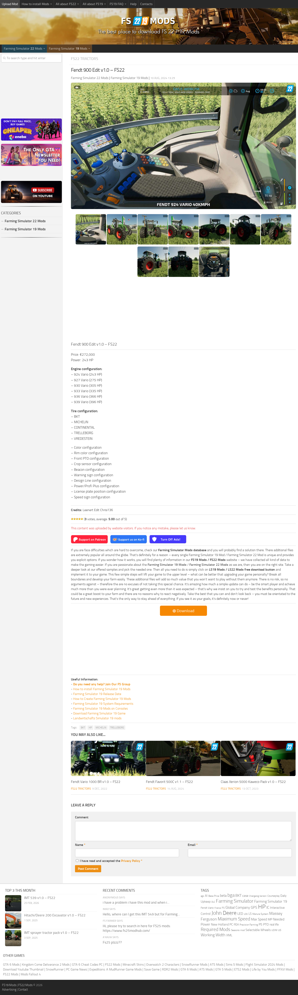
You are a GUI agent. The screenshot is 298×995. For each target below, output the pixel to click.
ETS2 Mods (241, 969)
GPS (254, 907)
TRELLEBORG (117, 727)
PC (231, 924)
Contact (23, 989)
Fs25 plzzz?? (112, 942)
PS (260, 924)
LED (240, 914)
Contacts (146, 4)
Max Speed (259, 919)
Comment (81, 817)
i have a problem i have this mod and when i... (136, 902)
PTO (266, 924)
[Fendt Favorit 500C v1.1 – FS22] (183, 758)
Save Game (152, 969)
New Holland (220, 924)
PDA (236, 924)
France (217, 908)
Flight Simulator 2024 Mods (264, 964)
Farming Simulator (234, 901)
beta (223, 896)
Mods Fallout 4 (31, 974)
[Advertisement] (183, 310)
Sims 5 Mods (234, 964)
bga (231, 895)
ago (202, 896)
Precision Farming (249, 924)
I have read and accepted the (111, 861)
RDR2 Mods (170, 969)
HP (90, 727)
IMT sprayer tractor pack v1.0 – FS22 (51, 933)
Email (193, 845)
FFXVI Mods (285, 969)
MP (270, 919)
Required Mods (215, 929)
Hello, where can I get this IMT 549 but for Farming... (141, 914)
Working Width (213, 935)
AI (206, 896)
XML (229, 935)
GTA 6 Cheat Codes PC (87, 964)
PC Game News (76, 969)
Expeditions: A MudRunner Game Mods (115, 969)
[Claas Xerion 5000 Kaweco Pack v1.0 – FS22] (258, 758)
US (279, 930)
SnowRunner (55, 969)
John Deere (224, 913)
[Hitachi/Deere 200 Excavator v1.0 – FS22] (13, 921)
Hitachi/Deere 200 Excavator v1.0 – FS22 (55, 915)
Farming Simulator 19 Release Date (97, 694)
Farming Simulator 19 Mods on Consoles (100, 708)
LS (250, 914)
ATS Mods (216, 964)
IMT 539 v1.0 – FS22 (39, 898)
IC (267, 907)
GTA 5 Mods (223, 969)
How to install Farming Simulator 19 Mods (101, 689)
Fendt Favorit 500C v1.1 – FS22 (169, 782)
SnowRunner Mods (194, 964)
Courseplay (273, 895)
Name (80, 845)
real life (274, 924)
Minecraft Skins (133, 964)
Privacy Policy (130, 861)
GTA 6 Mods (11, 964)
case (245, 896)
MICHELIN (101, 727)
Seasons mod (238, 930)
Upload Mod (10, 4)
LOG (246, 914)
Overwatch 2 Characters (162, 964)
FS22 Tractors (84, 58)
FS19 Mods (9, 985)
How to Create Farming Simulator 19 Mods (102, 699)
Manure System (260, 914)
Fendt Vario (207, 907)
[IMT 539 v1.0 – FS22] (13, 903)
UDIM (274, 930)
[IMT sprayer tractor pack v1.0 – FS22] (13, 938)
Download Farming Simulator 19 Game (99, 713)
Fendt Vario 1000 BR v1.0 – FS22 (95, 782)
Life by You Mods (263, 969)
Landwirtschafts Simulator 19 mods (97, 718)
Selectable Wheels (258, 930)
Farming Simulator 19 (270, 901)
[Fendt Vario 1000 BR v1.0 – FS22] (108, 758)
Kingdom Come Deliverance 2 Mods (46, 964)
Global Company (237, 907)
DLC (213, 902)
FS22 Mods (112, 964)
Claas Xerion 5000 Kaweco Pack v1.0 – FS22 (253, 782)
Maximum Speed (234, 919)
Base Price (213, 896)
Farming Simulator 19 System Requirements (103, 704)
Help (133, 4)
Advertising (9, 989)
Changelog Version (258, 896)
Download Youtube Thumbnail (23, 969)
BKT (83, 727)
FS (223, 907)
